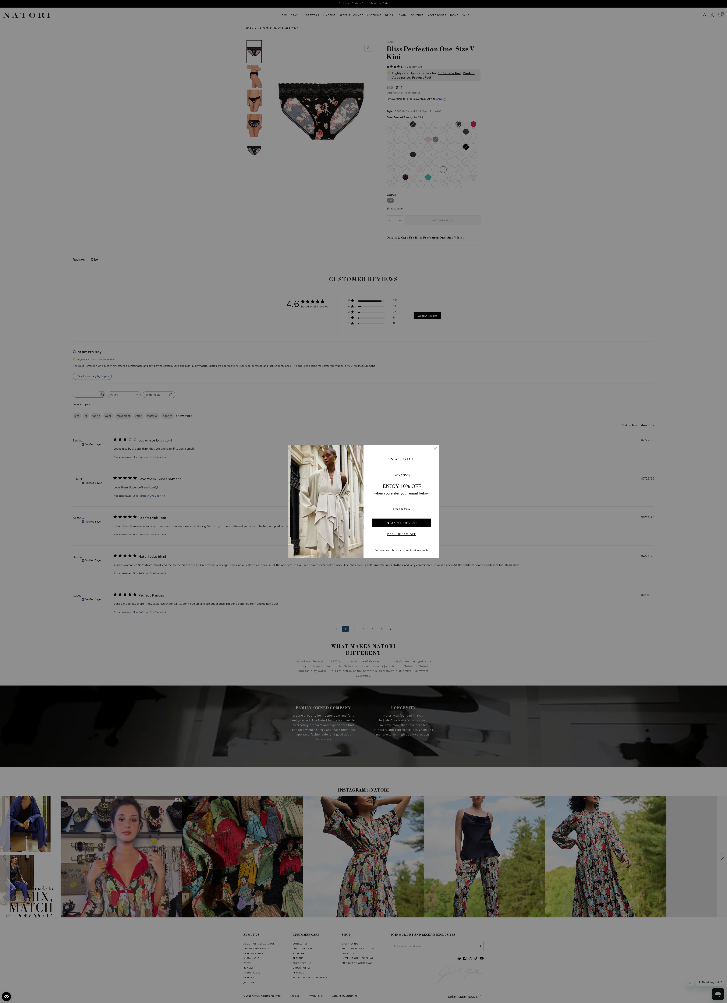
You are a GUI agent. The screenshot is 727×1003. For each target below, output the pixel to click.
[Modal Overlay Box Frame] (363, 501)
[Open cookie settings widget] (6, 996)
